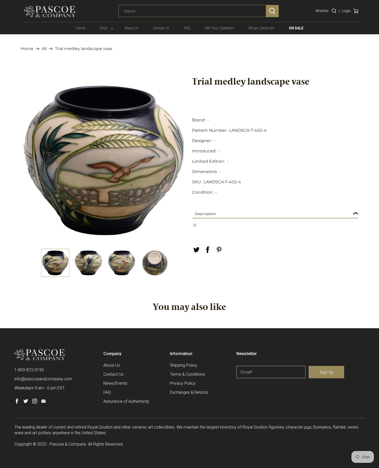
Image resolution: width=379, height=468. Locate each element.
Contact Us (161, 28)
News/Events (115, 383)
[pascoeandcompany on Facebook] (16, 402)
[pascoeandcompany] (49, 11)
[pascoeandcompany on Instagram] (34, 402)
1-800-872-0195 (29, 369)
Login (346, 11)
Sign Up (326, 372)
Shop (104, 28)
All (44, 49)
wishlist (322, 11)
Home (80, 28)
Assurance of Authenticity (126, 401)
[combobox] (196, 11)
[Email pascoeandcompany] (43, 402)
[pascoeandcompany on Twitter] (25, 402)
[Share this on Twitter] (196, 250)
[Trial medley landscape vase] (104, 160)
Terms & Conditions (187, 374)
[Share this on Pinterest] (219, 250)
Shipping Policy (183, 365)
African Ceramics (261, 28)
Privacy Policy (182, 383)
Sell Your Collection (219, 28)
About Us (131, 28)
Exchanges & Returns (189, 392)
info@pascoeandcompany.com (43, 378)
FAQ (187, 28)
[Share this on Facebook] (207, 250)
